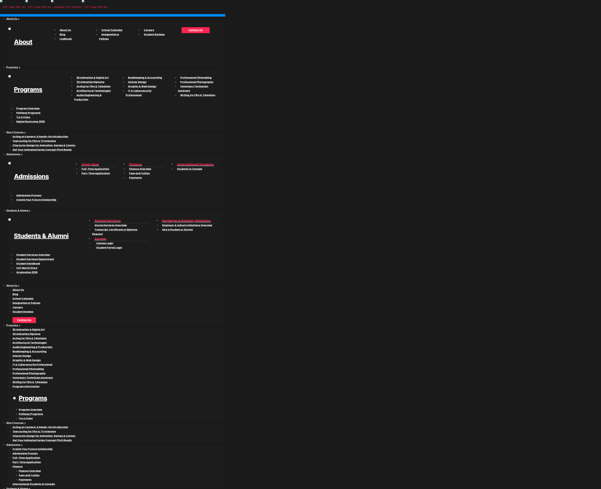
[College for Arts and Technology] (53, 7)
